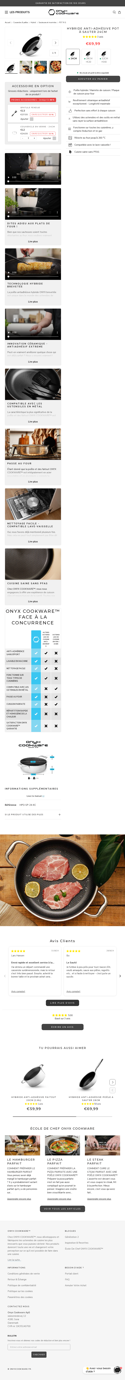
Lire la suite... (14, 1259)
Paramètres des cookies (20, 1297)
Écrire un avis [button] (62, 1027)
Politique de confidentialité (22, 1285)
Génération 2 (72, 1237)
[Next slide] (120, 976)
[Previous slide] (4, 976)
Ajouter (24, 119)
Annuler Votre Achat (75, 1285)
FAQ (67, 1279)
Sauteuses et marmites (47, 22)
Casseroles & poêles (20, 22)
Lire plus (33, 241)
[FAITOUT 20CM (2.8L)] (34, 1074)
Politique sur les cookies (20, 1291)
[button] (119, 12)
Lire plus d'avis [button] (62, 1003)
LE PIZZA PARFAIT (55, 1161)
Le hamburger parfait (21, 1161)
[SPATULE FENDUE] (14, 111)
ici (43, 796)
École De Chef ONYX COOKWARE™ (84, 1248)
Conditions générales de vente (24, 1273)
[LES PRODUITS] (6, 12)
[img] (18, 951)
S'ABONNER (39, 1354)
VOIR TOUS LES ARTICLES (62, 1209)
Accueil (8, 22)
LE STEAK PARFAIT (95, 1161)
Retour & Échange (17, 1279)
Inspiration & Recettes (76, 1242)
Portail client (71, 1273)
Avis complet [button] (18, 991)
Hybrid (33, 22)
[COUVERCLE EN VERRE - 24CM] (14, 131)
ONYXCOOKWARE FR (20, 1369)
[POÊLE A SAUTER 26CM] (91, 1074)
